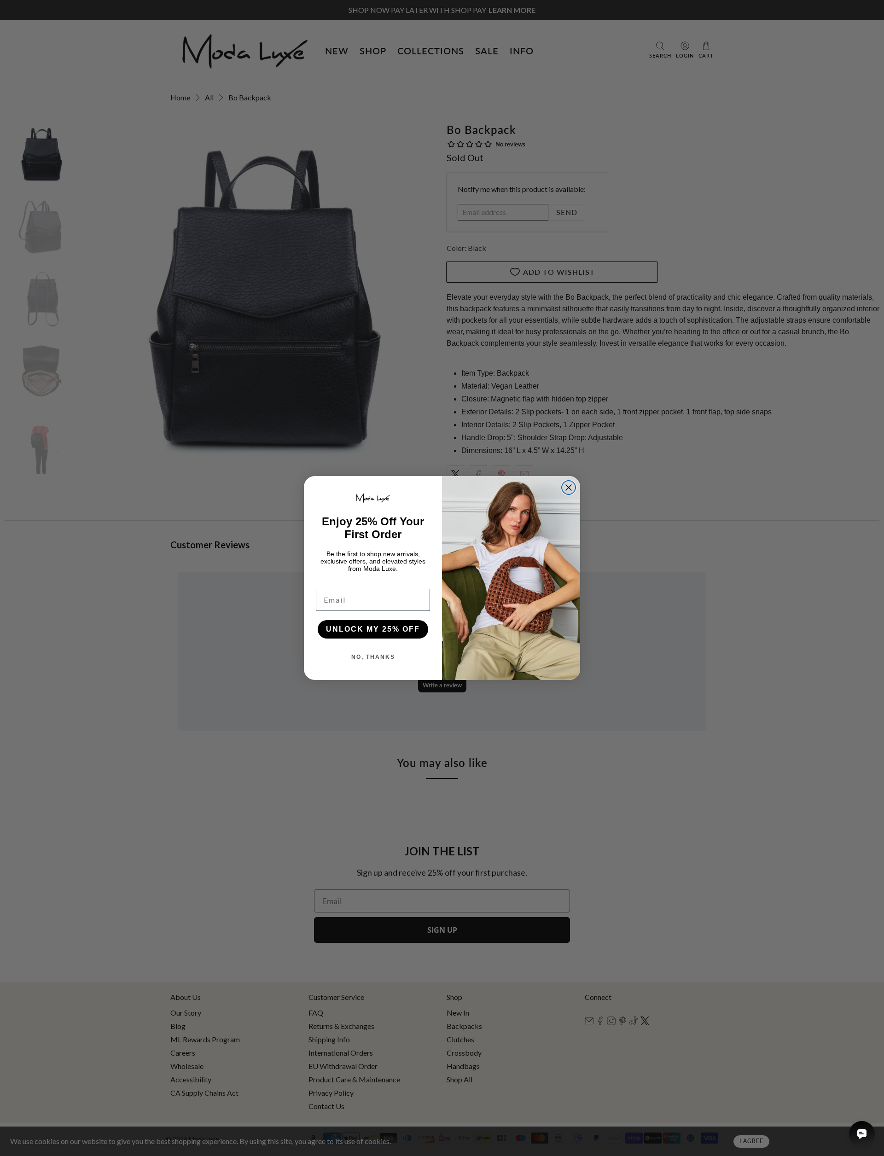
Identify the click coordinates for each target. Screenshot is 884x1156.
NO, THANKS (373, 657)
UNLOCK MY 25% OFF (373, 629)
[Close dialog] (569, 487)
